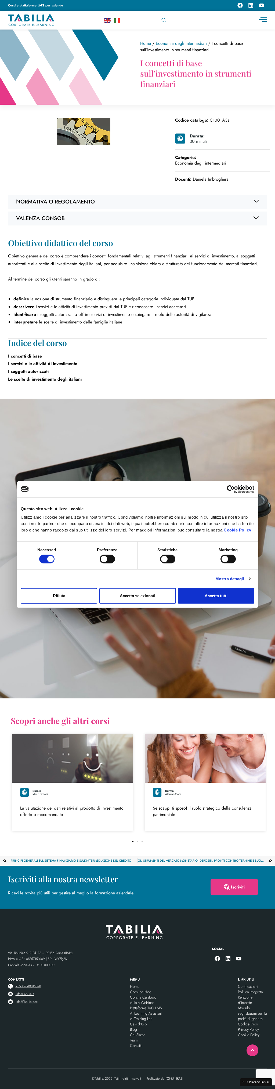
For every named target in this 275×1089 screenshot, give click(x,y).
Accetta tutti (216, 595)
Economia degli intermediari (181, 43)
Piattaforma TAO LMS (146, 1008)
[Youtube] (261, 5)
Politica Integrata (250, 992)
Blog (133, 1029)
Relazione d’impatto (245, 1000)
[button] (132, 841)
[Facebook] (240, 5)
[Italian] (117, 20)
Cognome (151, 463)
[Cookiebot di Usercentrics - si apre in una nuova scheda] (230, 489)
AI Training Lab (141, 1018)
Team (134, 1040)
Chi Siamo (138, 1034)
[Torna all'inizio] (252, 1050)
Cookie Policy (237, 530)
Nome (72, 463)
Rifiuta (59, 595)
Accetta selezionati (137, 595)
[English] (107, 20)
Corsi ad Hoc (140, 992)
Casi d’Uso (138, 1024)
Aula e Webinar (142, 1002)
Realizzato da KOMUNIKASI (164, 1078)
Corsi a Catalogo (143, 997)
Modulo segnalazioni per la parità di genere (252, 1013)
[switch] (107, 559)
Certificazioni (248, 986)
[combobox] (185, 20)
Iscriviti (238, 887)
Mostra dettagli (229, 578)
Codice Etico (248, 1024)
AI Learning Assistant (146, 1013)
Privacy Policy (174, 615)
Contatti (136, 1045)
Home (145, 43)
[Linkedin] (250, 5)
